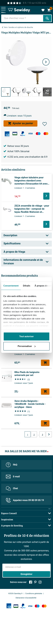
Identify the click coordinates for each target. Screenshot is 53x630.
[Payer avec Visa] (30, 133)
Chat (15, 488)
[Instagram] (40, 582)
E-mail (16, 476)
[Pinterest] (35, 582)
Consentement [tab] (11, 285)
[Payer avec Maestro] (38, 133)
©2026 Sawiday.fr (15, 593)
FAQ (15, 465)
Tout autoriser (26, 336)
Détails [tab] (26, 285)
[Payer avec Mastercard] (46, 133)
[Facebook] (30, 582)
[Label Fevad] (7, 134)
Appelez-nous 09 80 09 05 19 (28, 500)
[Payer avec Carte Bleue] (15, 133)
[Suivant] (45, 61)
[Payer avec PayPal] (22, 133)
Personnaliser (25, 346)
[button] (44, 124)
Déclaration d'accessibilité (26, 597)
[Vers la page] (49, 434)
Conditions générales (33, 593)
